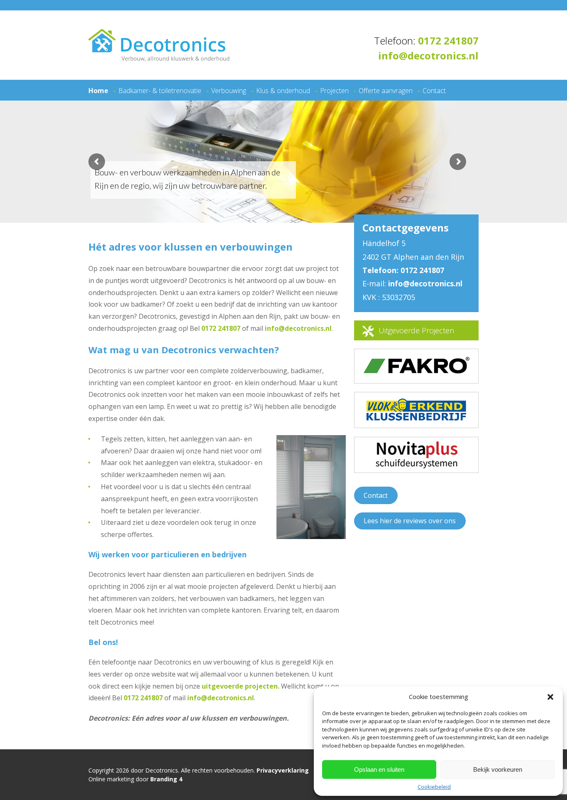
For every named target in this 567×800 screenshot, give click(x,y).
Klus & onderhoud (283, 90)
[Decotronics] (159, 59)
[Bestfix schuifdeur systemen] (416, 489)
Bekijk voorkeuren (497, 769)
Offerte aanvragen (386, 90)
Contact (434, 90)
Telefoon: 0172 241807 (403, 270)
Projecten (334, 90)
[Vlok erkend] (416, 418)
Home (98, 90)
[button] (550, 697)
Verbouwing (228, 90)
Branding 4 (166, 779)
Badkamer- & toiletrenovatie (159, 90)
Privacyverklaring (283, 770)
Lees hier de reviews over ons (410, 520)
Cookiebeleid (434, 786)
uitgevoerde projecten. (240, 686)
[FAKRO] (416, 377)
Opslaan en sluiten (379, 769)
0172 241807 (448, 40)
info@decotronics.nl (428, 55)
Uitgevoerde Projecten (416, 330)
